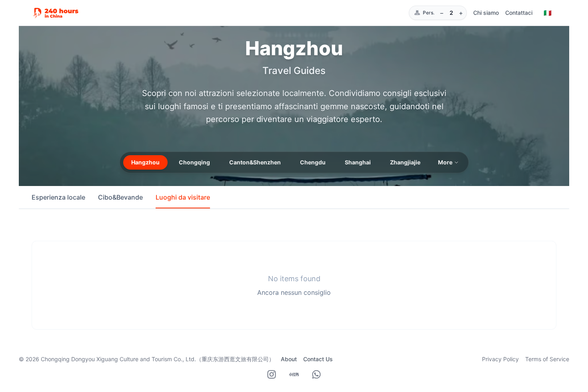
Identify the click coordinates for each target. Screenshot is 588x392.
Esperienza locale (58, 197)
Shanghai (358, 162)
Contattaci (518, 12)
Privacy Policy (500, 359)
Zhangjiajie (405, 162)
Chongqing (194, 162)
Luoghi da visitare (183, 197)
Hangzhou (145, 162)
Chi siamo (486, 12)
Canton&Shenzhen (255, 162)
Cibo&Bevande (120, 197)
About (289, 359)
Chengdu (313, 162)
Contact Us (318, 359)
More (445, 162)
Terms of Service (547, 359)
